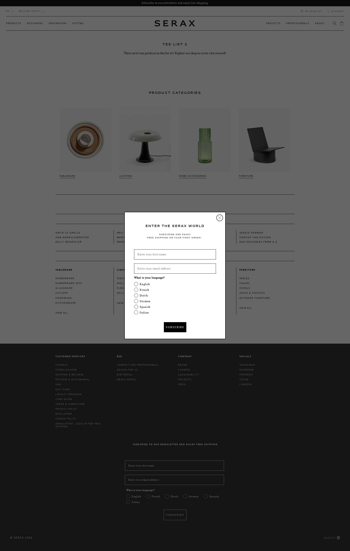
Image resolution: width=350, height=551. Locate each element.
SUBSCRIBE (175, 327)
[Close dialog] (220, 218)
